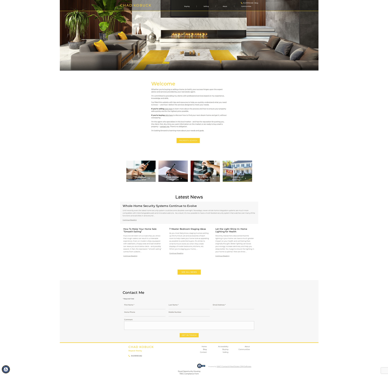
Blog (205, 349)
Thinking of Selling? (236, 178)
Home (204, 347)
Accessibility (223, 347)
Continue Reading (130, 220)
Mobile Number (175, 312)
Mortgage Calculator (140, 178)
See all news (189, 272)
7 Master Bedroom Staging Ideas (187, 229)
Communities (246, 6)
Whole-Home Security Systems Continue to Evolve (160, 206)
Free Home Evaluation (172, 178)
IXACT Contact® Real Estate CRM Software (234, 366)
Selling (206, 6)
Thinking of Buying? (204, 178)
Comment (128, 320)
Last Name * (174, 305)
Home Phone (129, 312)
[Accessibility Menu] (6, 369)
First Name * (129, 305)
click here (168, 109)
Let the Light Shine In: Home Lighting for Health (231, 230)
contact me (164, 127)
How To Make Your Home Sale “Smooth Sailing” (140, 230)
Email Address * (219, 305)
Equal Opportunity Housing (189, 371)
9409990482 (248, 3)
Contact (203, 352)
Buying (187, 6)
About (225, 6)
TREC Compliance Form (189, 374)
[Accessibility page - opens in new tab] (201, 367)
